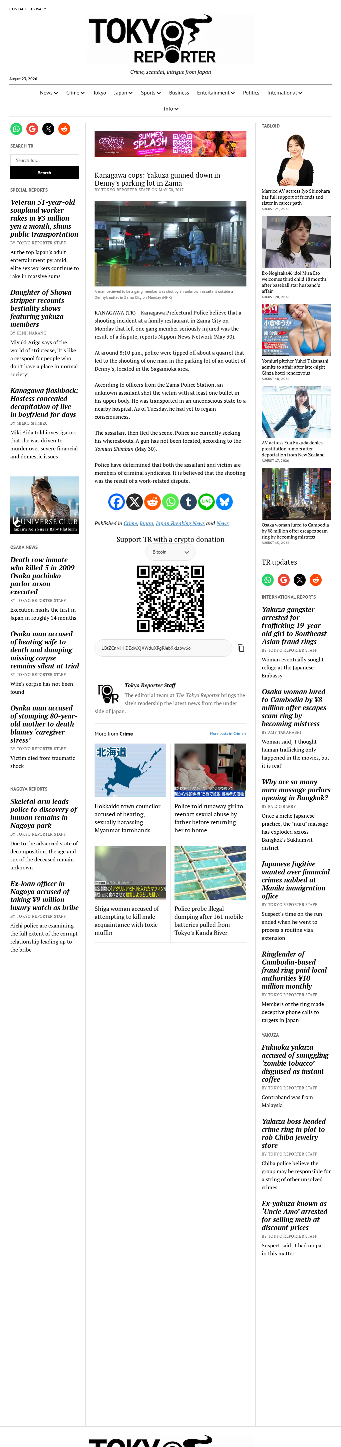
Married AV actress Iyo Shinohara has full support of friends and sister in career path (296, 197)
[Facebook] (116, 501)
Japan (120, 92)
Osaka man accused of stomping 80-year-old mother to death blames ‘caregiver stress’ (44, 724)
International (282, 92)
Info (168, 108)
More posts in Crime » (228, 733)
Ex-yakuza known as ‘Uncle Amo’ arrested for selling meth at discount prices (294, 1215)
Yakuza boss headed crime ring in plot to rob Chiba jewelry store (294, 1133)
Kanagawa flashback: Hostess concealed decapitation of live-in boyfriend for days (44, 402)
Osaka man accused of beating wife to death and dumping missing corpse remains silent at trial (44, 650)
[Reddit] (152, 501)
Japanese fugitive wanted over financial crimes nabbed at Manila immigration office (296, 880)
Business (179, 92)
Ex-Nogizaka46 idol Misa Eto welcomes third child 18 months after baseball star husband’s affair (294, 282)
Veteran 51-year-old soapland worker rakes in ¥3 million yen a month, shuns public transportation (44, 218)
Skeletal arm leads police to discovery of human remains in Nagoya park (43, 813)
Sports (148, 92)
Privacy (39, 8)
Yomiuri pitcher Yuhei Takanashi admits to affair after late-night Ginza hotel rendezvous (295, 367)
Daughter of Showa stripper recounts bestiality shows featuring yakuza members (41, 308)
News (46, 92)
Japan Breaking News (180, 523)
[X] (134, 501)
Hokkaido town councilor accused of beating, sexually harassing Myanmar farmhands (128, 818)
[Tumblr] (188, 501)
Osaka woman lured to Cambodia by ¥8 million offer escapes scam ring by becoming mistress (295, 531)
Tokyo (99, 92)
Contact (18, 8)
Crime (72, 92)
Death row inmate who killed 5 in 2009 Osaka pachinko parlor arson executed (42, 576)
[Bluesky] (224, 501)
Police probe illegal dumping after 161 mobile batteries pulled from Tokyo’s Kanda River (208, 920)
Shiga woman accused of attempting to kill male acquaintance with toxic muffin (127, 920)
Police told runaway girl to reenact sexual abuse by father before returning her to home (208, 818)
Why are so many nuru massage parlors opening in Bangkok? (296, 790)
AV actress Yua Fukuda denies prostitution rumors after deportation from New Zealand (293, 449)
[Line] (206, 501)
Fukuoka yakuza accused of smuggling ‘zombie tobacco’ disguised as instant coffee (295, 1063)
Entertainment (213, 92)
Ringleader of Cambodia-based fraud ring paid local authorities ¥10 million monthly (294, 970)
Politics (251, 92)
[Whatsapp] (170, 501)
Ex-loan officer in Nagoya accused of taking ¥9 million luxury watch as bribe (44, 895)
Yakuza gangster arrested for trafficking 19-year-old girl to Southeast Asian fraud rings (294, 625)
